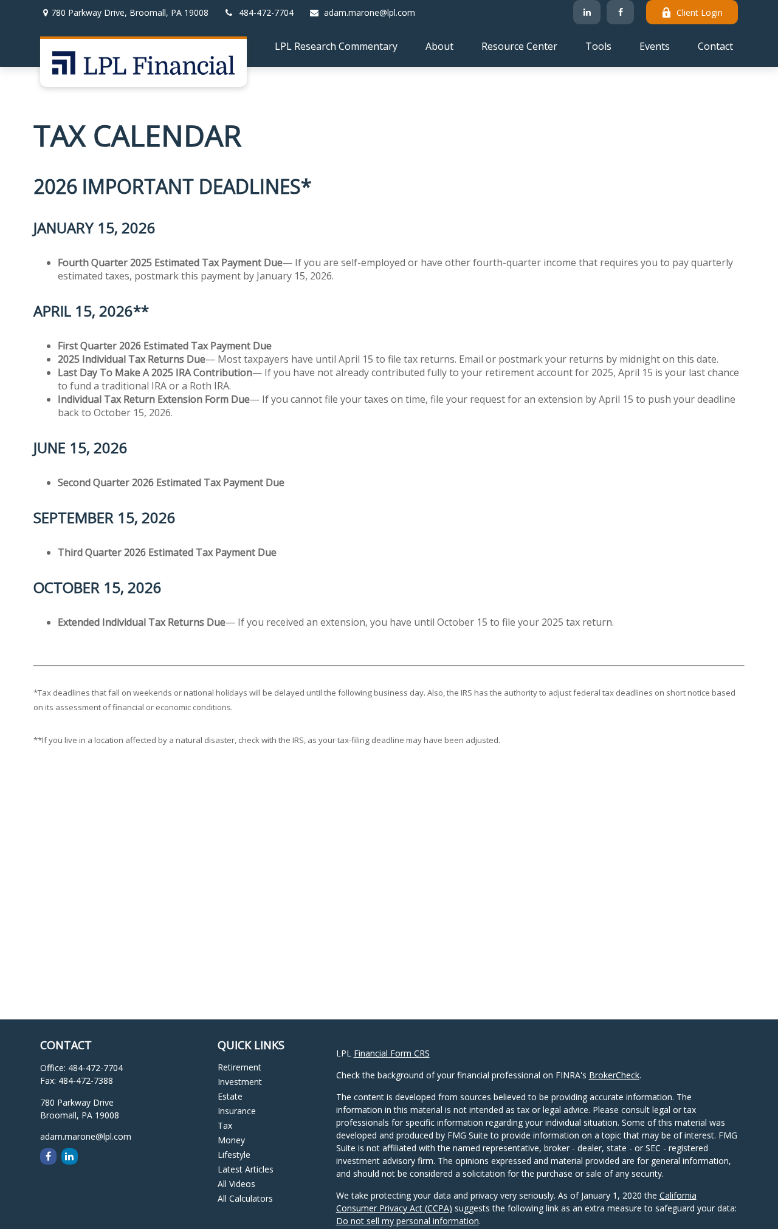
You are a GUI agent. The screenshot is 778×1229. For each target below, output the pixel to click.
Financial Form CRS (392, 1053)
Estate (230, 1096)
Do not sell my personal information (407, 1221)
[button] (336, 45)
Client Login (699, 12)
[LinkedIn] (587, 12)
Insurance (237, 1111)
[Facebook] (620, 12)
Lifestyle (234, 1154)
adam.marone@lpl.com (369, 12)
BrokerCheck (614, 1075)
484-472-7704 (266, 12)
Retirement (239, 1067)
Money (231, 1140)
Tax (225, 1125)
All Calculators (245, 1198)
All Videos (236, 1184)
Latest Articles (246, 1169)
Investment (240, 1081)
